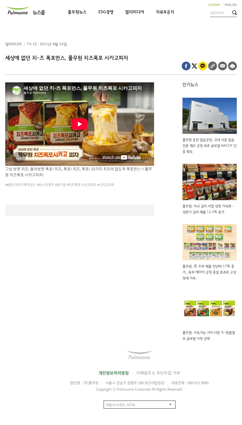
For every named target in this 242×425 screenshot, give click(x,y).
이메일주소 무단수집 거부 (158, 373)
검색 (234, 12)
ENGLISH (231, 5)
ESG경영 (106, 12)
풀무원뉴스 (77, 12)
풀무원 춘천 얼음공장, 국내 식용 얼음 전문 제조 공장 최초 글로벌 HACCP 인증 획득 (209, 146)
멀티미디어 (134, 12)
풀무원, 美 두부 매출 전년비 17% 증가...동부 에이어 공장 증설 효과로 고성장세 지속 (209, 272)
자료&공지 (165, 12)
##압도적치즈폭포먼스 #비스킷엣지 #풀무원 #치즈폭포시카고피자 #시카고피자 (59, 184)
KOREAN (214, 5)
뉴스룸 (39, 12)
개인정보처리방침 (114, 373)
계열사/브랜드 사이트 (121, 404)
